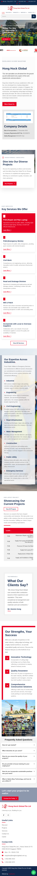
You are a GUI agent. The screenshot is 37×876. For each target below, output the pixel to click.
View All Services (18, 343)
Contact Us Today (9, 798)
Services (4, 831)
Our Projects (9, 183)
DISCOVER (8, 12)
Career (4, 837)
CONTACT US (31, 12)
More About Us (9, 104)
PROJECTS (15, 12)
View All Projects (11, 509)
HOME (3, 12)
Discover (4, 825)
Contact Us (5, 834)
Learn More (6, 230)
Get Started (5, 39)
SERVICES (23, 12)
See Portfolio (15, 39)
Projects (4, 828)
